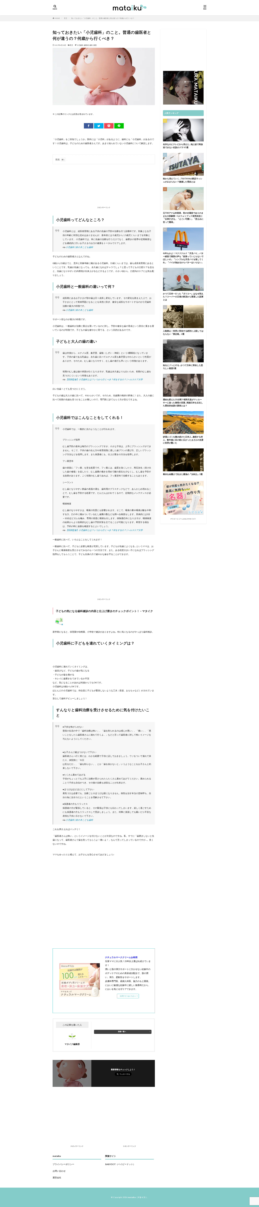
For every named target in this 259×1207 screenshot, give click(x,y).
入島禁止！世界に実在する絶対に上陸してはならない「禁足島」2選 (183, 332)
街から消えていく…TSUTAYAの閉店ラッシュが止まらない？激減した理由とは (182, 180)
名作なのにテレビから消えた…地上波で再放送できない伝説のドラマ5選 (183, 146)
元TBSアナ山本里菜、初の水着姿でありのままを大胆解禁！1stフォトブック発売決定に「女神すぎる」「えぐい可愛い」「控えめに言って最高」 (183, 217)
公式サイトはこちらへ (128, 996)
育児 (65, 18)
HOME (57, 18)
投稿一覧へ (122, 1031)
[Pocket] (109, 125)
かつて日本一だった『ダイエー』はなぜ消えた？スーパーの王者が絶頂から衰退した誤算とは (183, 296)
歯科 (91, 45)
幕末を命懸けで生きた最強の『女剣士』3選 (183, 474)
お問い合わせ (59, 1171)
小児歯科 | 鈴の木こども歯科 (79, 247)
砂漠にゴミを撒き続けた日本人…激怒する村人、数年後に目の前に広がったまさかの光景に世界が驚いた (183, 440)
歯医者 (86, 45)
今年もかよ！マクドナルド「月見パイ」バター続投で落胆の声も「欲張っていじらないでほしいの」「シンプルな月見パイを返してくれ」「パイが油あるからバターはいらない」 (183, 258)
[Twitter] (98, 125)
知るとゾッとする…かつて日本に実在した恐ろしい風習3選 (183, 366)
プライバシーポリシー (63, 1164)
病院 (95, 45)
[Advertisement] (104, 186)
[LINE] (119, 125)
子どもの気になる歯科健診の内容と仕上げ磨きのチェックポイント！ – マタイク (104, 611)
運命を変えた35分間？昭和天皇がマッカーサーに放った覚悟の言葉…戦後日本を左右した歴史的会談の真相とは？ (183, 402)
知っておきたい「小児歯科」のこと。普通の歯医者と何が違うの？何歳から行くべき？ (102, 18)
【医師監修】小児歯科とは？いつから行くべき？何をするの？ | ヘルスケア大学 (104, 379)
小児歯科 (80, 45)
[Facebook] (88, 125)
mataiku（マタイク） (138, 1197)
